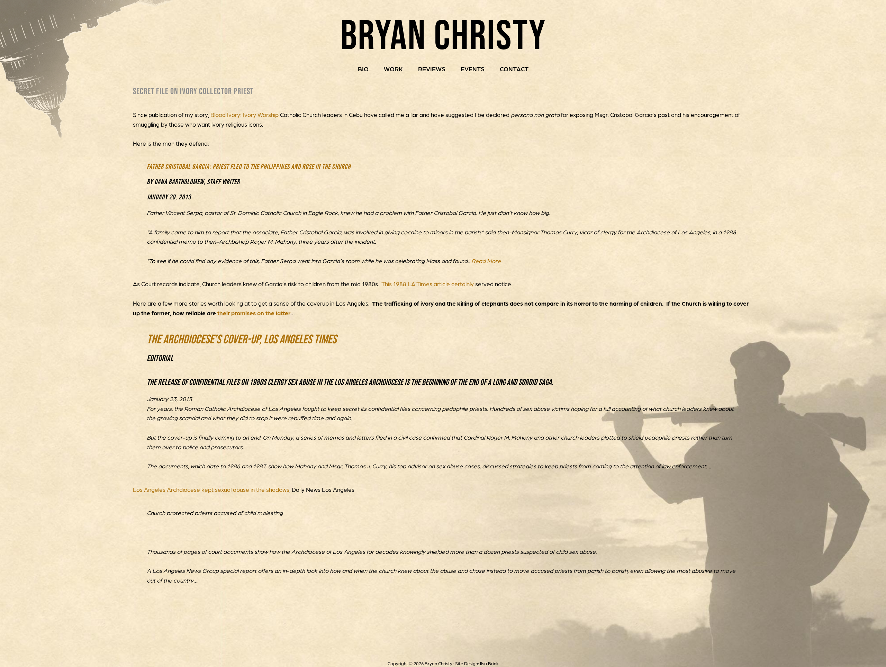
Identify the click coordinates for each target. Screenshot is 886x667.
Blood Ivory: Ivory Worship (245, 114)
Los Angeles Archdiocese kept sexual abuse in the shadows (211, 489)
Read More (486, 260)
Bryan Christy (443, 34)
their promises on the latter (253, 312)
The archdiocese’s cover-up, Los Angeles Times (241, 339)
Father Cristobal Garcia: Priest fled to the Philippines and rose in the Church (249, 166)
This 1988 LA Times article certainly (427, 283)
